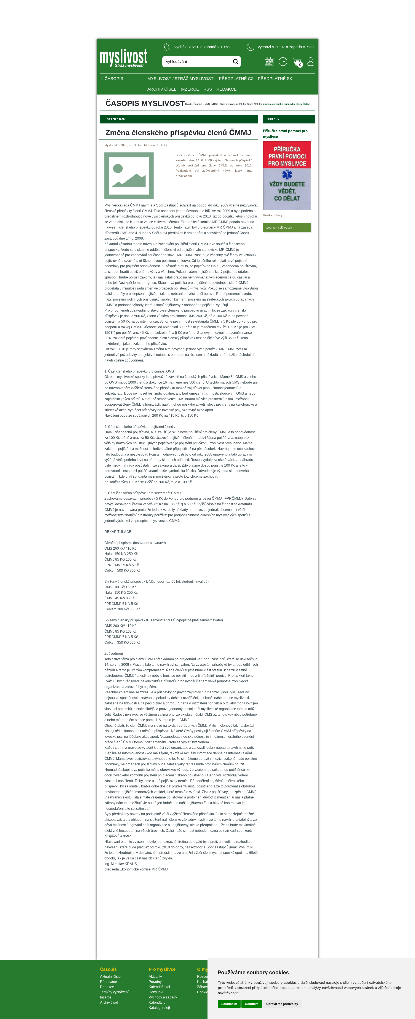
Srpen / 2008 (253, 104)
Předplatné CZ (236, 78)
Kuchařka (204, 982)
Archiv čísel (161, 89)
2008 (241, 104)
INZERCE (190, 89)
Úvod (188, 104)
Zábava (203, 987)
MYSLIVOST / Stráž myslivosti (181, 78)
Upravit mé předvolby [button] (282, 1004)
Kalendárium (158, 1002)
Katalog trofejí (159, 1007)
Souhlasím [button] (229, 1004)
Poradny (155, 982)
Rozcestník (205, 976)
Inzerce (105, 997)
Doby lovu (156, 992)
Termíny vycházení (114, 992)
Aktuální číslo (110, 976)
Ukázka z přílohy (273, 215)
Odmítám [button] (252, 1004)
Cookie (203, 992)
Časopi (197, 104)
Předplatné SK (275, 78)
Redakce (226, 89)
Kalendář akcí (159, 987)
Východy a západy (163, 997)
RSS (207, 89)
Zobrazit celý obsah (279, 227)
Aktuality (155, 976)
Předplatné (108, 982)
